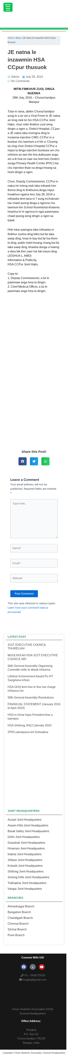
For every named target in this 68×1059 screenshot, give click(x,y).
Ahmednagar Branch (21, 906)
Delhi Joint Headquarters (24, 836)
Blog (18, 38)
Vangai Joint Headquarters (25, 888)
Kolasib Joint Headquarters (25, 865)
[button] (22, 461)
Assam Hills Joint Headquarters (28, 825)
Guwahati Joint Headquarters (26, 842)
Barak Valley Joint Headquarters (28, 831)
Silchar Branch (17, 929)
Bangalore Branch (19, 912)
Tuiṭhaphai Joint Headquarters (27, 883)
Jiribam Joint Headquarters (25, 859)
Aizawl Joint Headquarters (25, 819)
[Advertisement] (34, 411)
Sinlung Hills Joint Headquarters (28, 877)
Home (11, 38)
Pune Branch (16, 935)
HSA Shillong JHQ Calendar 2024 (29, 725)
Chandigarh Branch (20, 917)
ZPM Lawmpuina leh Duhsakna (28, 732)
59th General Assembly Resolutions (31, 697)
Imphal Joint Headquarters (25, 854)
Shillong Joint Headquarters (26, 871)
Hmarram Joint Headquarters (26, 848)
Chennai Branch (18, 923)
